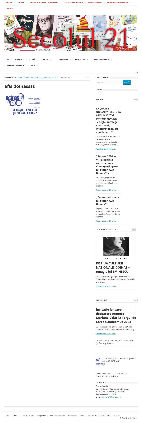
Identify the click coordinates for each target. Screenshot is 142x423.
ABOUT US (8, 3)
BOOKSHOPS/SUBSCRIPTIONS (118, 3)
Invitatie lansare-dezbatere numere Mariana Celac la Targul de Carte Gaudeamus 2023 (116, 315)
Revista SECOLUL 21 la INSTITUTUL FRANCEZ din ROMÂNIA (112, 375)
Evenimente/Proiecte (102, 59)
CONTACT (10, 8)
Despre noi (19, 59)
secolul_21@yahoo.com (111, 397)
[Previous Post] (87, 78)
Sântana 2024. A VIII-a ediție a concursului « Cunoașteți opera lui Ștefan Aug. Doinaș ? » (107, 165)
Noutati (100, 99)
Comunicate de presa (106, 229)
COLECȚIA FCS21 (47, 59)
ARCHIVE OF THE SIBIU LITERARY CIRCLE (44, 3)
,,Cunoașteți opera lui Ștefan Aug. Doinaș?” (107, 201)
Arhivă (32, 59)
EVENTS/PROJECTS (95, 3)
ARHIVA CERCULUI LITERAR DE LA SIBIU (73, 59)
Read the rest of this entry (106, 149)
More (135, 99)
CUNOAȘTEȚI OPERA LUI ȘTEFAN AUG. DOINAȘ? (41, 78)
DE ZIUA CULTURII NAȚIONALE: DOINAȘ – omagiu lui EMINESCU (113, 267)
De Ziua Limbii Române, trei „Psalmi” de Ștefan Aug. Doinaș (114, 341)
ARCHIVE (21, 3)
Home (19, 78)
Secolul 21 (134, 418)
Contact (34, 66)
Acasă (6, 415)
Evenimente (101, 300)
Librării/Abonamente (16, 66)
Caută (126, 82)
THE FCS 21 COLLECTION (74, 3)
